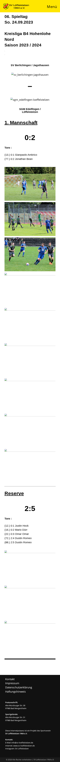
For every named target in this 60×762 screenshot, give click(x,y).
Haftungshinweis (15, 691)
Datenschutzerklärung (18, 687)
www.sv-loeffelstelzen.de (24, 745)
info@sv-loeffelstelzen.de (22, 742)
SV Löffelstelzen (22, 748)
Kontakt (10, 679)
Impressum (12, 683)
